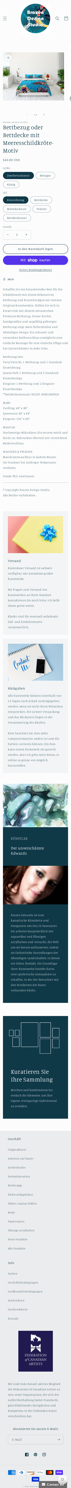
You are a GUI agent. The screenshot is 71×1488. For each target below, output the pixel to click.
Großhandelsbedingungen (25, 1291)
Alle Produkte (17, 1248)
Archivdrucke (16, 1167)
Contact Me (54, 1484)
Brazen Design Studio (39, 1486)
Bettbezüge (15, 1185)
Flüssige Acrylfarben (21, 1230)
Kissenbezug (15, 200)
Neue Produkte (18, 1239)
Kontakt (13, 1318)
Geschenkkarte (18, 1309)
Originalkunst (17, 1149)
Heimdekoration (19, 1176)
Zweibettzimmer (18, 175)
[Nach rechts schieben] (44, 114)
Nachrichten (16, 1300)
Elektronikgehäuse (20, 1194)
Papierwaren (16, 1221)
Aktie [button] (10, 279)
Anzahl (7, 226)
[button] (5, 18)
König (11, 184)
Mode (11, 1212)
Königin (45, 175)
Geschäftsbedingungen (23, 1282)
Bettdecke (41, 200)
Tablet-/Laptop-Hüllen (22, 1203)
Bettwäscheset (17, 209)
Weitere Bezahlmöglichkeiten (35, 269)
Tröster (42, 209)
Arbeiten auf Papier (21, 1158)
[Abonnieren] (58, 1439)
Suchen (13, 1273)
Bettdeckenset (17, 217)
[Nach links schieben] (26, 114)
